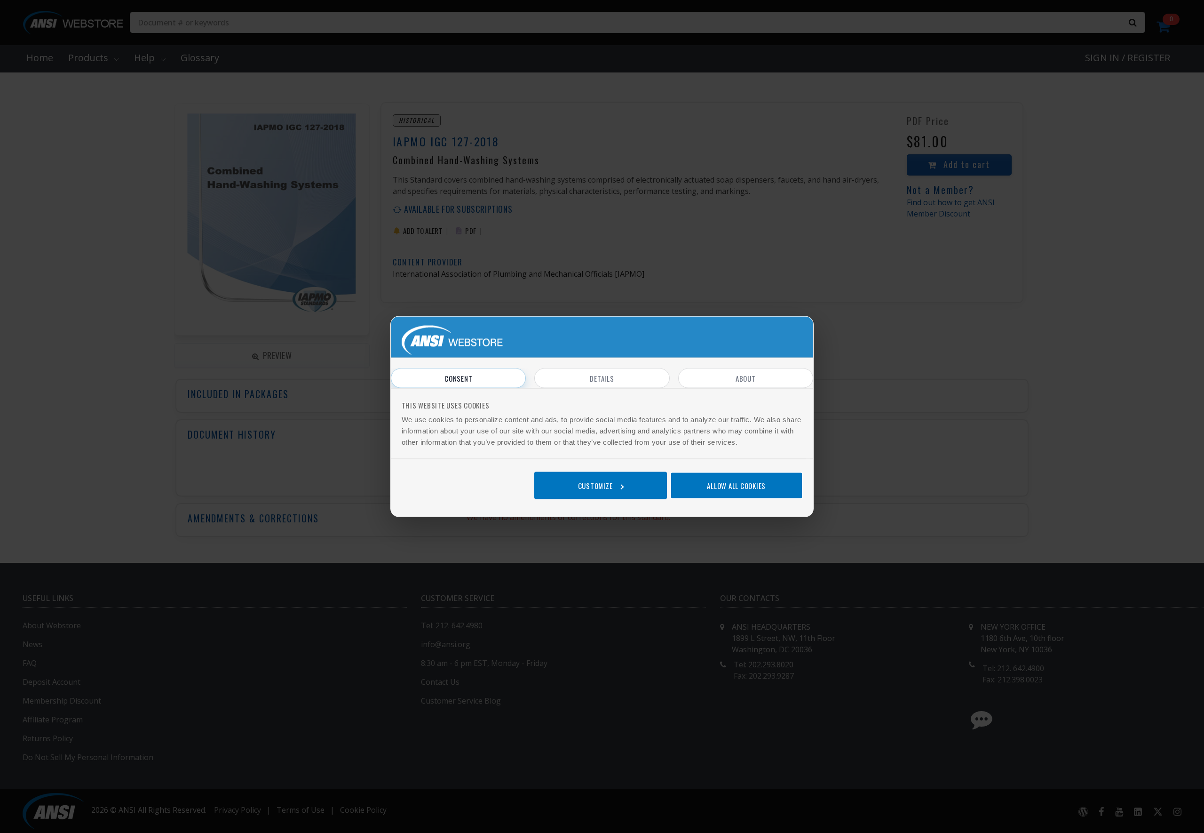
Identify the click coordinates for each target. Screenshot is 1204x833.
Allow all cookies (736, 485)
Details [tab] (602, 378)
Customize (595, 485)
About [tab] (746, 378)
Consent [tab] (458, 378)
